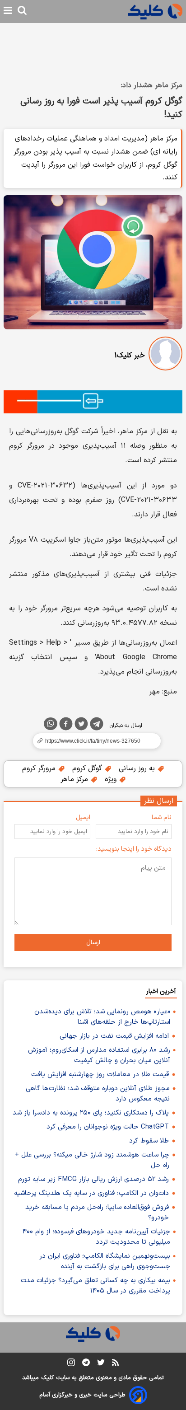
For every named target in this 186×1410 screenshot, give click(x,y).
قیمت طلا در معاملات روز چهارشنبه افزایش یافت (100, 1074)
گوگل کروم (88, 768)
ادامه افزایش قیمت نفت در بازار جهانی (114, 1036)
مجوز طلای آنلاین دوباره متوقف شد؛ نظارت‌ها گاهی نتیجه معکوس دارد (98, 1093)
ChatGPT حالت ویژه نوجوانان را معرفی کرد (107, 1127)
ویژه (112, 779)
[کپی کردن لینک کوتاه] (93, 741)
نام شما (162, 817)
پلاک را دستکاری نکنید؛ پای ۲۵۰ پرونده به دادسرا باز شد (91, 1113)
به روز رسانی (138, 768)
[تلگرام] (96, 725)
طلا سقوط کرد (149, 1141)
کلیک (47, 1377)
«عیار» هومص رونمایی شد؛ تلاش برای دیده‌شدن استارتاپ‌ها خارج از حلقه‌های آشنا (102, 1017)
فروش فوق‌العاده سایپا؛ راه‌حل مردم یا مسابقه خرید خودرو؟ (97, 1212)
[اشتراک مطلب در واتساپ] (50, 723)
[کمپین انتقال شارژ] (93, 401)
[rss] (115, 1363)
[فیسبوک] (66, 725)
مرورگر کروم (40, 768)
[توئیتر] (81, 725)
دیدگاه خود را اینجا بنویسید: (134, 849)
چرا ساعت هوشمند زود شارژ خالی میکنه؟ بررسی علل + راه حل (92, 1160)
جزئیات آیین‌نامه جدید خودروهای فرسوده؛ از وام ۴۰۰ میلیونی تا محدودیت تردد (96, 1237)
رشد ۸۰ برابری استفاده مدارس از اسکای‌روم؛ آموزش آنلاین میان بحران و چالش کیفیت (99, 1055)
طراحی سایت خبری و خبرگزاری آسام (82, 1395)
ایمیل (83, 817)
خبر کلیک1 (129, 355)
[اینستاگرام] (71, 1364)
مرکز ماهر (75, 779)
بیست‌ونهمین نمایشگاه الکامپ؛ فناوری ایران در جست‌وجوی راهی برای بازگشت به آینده (104, 1261)
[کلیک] (155, 11)
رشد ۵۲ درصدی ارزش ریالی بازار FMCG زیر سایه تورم (93, 1179)
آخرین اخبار (161, 991)
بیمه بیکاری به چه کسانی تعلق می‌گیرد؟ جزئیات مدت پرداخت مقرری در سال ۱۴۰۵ (95, 1285)
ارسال (93, 942)
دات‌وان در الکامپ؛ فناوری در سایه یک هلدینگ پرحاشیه (91, 1193)
